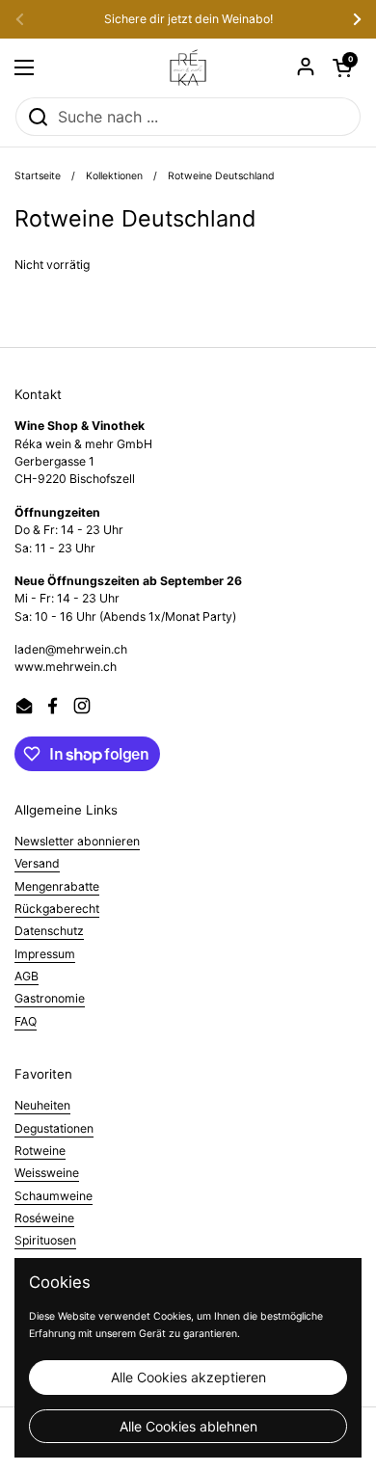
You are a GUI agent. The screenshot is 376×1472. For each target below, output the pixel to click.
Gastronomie (49, 998)
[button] (342, 67)
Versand (37, 863)
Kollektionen (114, 176)
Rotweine (40, 1150)
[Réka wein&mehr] (188, 67)
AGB (26, 976)
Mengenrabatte (56, 886)
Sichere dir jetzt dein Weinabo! (188, 19)
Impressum (44, 954)
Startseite (37, 176)
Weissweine (46, 1172)
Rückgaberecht (56, 908)
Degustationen (54, 1128)
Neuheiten (42, 1105)
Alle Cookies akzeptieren (188, 1377)
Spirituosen (45, 1240)
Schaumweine (53, 1196)
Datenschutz (49, 930)
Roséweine (44, 1218)
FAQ (25, 1021)
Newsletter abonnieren (77, 841)
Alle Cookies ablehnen (188, 1426)
